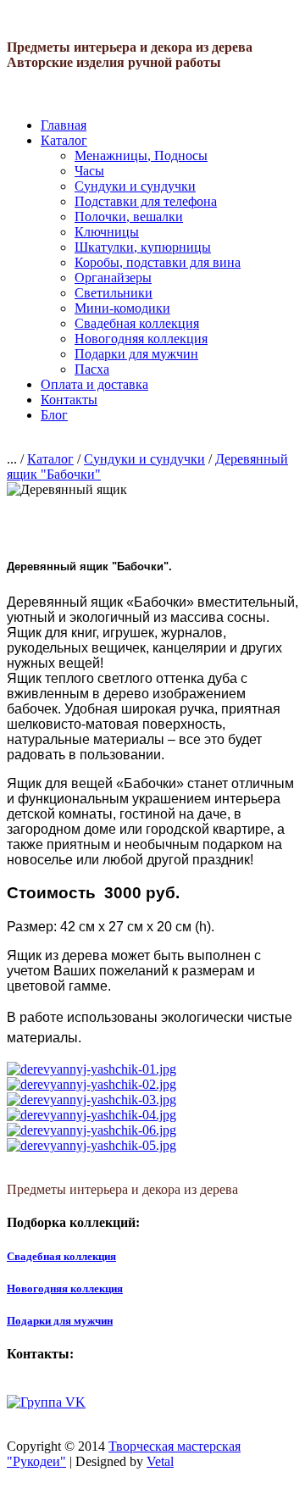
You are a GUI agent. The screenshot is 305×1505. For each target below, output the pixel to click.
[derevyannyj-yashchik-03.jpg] (91, 1099)
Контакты (69, 399)
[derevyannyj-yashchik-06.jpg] (91, 1130)
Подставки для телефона (146, 201)
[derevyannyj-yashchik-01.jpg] (91, 1069)
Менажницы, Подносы (141, 155)
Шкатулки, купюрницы (143, 247)
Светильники (113, 293)
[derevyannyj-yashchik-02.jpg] (91, 1084)
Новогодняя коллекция (141, 338)
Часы (89, 171)
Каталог (64, 140)
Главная (63, 125)
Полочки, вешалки (129, 216)
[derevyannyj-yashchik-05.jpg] (91, 1145)
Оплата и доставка (94, 384)
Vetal (160, 1461)
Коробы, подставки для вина (158, 262)
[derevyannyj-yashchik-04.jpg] (91, 1115)
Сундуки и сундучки (135, 186)
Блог (54, 415)
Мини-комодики (122, 308)
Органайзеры (113, 277)
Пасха (92, 369)
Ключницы (107, 232)
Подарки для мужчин (136, 354)
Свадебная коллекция (137, 323)
